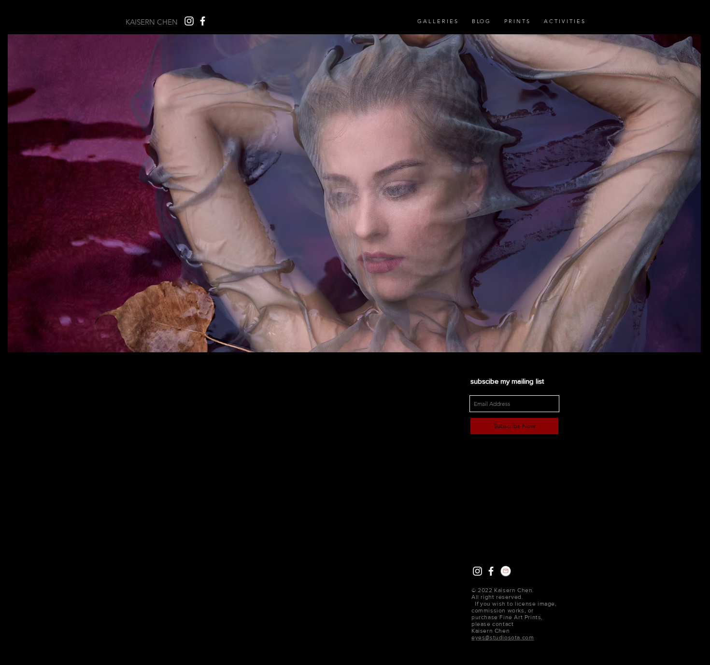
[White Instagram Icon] (189, 21)
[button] (517, 21)
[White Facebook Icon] (203, 21)
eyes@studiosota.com (502, 637)
